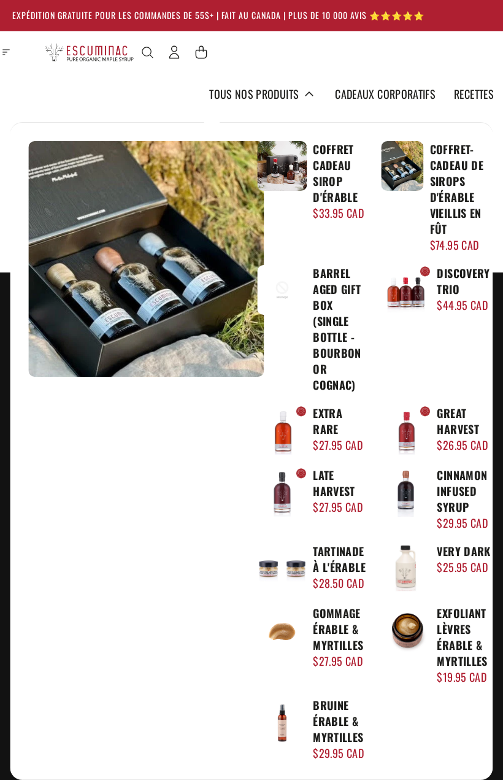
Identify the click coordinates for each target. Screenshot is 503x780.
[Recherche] (147, 52)
